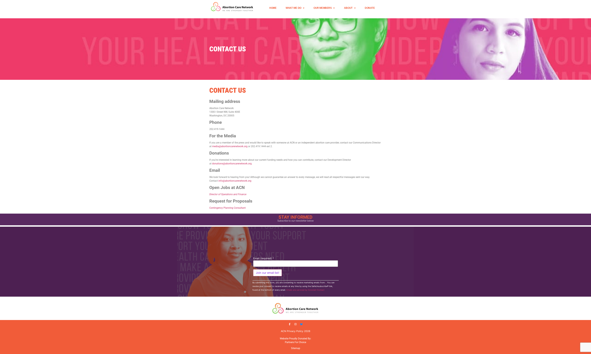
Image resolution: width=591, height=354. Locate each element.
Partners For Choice (295, 342)
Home (272, 8)
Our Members (323, 8)
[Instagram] (295, 324)
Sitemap (295, 348)
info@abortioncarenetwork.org (234, 180)
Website (284, 338)
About (348, 8)
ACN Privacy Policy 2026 (295, 331)
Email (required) (263, 258)
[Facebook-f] (289, 324)
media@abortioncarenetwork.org (229, 146)
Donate (370, 8)
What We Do (293, 8)
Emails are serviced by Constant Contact (305, 290)
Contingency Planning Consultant (227, 207)
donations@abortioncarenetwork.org (232, 163)
